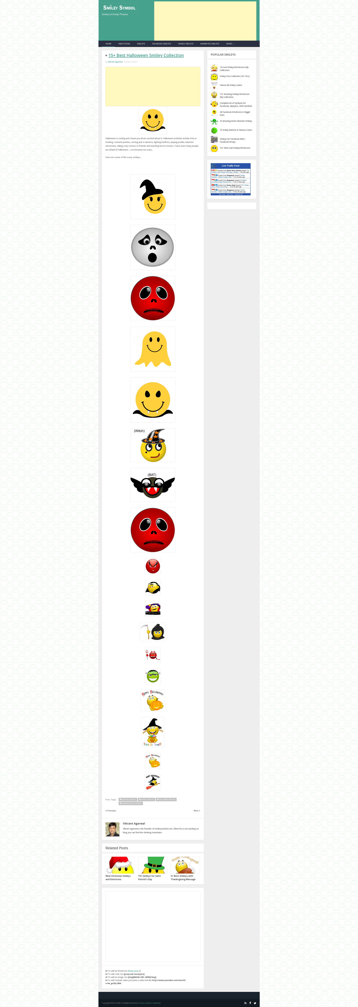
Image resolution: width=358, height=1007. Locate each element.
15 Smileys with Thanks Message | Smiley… (230, 171)
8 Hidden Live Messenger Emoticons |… (229, 181)
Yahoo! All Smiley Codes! (231, 85)
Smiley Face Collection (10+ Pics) (235, 76)
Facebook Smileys (161, 43)
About (148, 1003)
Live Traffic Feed (230, 166)
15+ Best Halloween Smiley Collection (146, 55)
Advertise (157, 1003)
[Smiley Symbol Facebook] (250, 1002)
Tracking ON (238, 194)
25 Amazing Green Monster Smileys (236, 121)
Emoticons (124, 43)
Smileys (141, 43)
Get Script (222, 194)
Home (108, 43)
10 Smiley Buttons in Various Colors (236, 130)
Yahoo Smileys (185, 43)
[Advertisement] (205, 21)
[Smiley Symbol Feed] (245, 1002)
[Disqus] (152, 926)
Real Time (230, 194)
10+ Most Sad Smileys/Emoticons (235, 147)
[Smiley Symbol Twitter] (255, 1002)
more (229, 43)
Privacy (142, 1003)
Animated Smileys (209, 43)
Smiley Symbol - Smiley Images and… (228, 176)
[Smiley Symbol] (119, 7)
